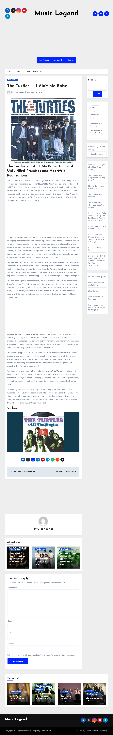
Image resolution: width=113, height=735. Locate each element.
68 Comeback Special (94, 106)
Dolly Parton (16, 692)
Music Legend (57, 13)
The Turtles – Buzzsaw (64, 472)
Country (71, 60)
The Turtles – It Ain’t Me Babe (37, 86)
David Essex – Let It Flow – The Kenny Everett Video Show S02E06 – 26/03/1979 (96, 261)
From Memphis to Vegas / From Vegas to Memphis (97, 133)
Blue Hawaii (94, 119)
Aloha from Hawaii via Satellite (96, 113)
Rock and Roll (58, 60)
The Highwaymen (43, 686)
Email (10, 632)
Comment (12, 588)
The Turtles (12, 80)
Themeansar (46, 731)
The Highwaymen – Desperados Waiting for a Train (96, 177)
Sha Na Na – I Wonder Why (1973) (67, 698)
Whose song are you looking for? (96, 148)
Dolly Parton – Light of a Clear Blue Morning (96, 167)
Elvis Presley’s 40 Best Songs (96, 125)
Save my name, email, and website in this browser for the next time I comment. (42, 655)
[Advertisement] (43, 219)
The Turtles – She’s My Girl (23, 472)
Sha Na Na (65, 692)
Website (11, 644)
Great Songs (19, 92)
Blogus (35, 731)
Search (92, 80)
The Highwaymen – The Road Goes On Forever (96, 204)
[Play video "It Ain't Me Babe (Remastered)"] (43, 432)
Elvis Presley (43, 60)
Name (10, 621)
